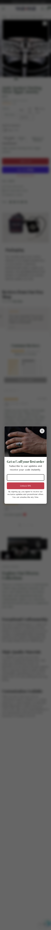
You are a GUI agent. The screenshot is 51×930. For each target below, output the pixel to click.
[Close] (42, 430)
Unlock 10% (25, 485)
